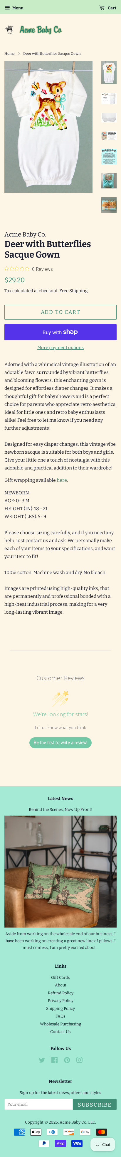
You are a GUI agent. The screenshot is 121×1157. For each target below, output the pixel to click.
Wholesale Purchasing (60, 1024)
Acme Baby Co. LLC (77, 1122)
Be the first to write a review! (60, 742)
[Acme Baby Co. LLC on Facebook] (54, 1061)
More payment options (60, 347)
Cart (112, 8)
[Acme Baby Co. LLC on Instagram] (79, 1061)
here (62, 480)
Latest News (60, 798)
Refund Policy (60, 993)
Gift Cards (60, 977)
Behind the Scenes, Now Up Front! (61, 809)
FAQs (60, 1016)
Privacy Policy (60, 1000)
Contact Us (60, 1031)
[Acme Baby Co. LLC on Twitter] (42, 1061)
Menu (17, 8)
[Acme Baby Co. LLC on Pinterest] (67, 1061)
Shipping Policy (60, 1008)
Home (9, 54)
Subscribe (95, 1105)
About (60, 985)
